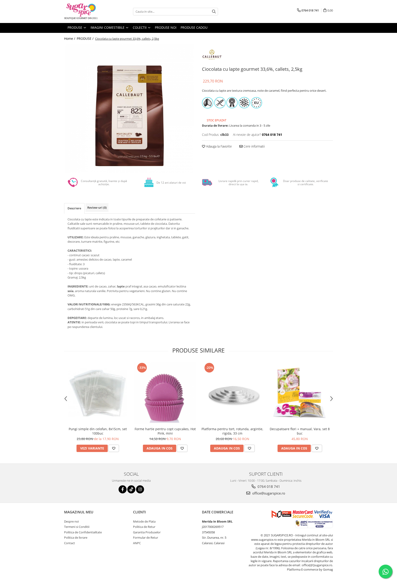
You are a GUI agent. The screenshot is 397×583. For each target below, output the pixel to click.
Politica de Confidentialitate (83, 532)
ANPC (137, 543)
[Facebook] (123, 489)
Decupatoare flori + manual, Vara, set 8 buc (300, 431)
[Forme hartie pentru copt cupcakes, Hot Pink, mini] (165, 393)
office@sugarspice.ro (268, 493)
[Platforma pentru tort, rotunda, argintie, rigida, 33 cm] (232, 393)
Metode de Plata (144, 521)
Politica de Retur (144, 527)
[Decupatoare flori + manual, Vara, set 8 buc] (299, 393)
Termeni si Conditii (76, 527)
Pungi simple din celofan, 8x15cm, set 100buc (98, 431)
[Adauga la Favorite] (113, 448)
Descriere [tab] (74, 208)
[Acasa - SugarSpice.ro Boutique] (87, 11)
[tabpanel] (129, 108)
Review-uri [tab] (97, 207)
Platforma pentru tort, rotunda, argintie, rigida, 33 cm (232, 431)
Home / (70, 38)
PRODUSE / (85, 38)
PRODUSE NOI (165, 27)
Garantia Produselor (147, 532)
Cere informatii (254, 146)
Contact (69, 543)
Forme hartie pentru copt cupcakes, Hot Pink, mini (165, 431)
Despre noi (71, 521)
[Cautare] (214, 11)
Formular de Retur (145, 537)
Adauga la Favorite (218, 146)
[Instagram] (140, 489)
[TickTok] (131, 489)
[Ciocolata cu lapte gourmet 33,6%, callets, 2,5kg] (129, 108)
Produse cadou (194, 27)
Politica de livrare (75, 537)
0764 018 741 (268, 486)
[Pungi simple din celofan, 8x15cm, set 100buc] (97, 393)
